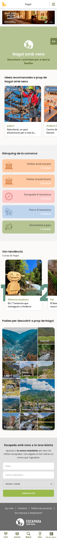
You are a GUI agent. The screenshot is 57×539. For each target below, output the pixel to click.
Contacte (22, 508)
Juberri (10, 125)
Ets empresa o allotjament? (28, 513)
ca (53, 41)
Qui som (9, 508)
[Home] (3, 4)
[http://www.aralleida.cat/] (28, 17)
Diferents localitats (18, 299)
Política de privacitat (41, 508)
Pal (52, 299)
